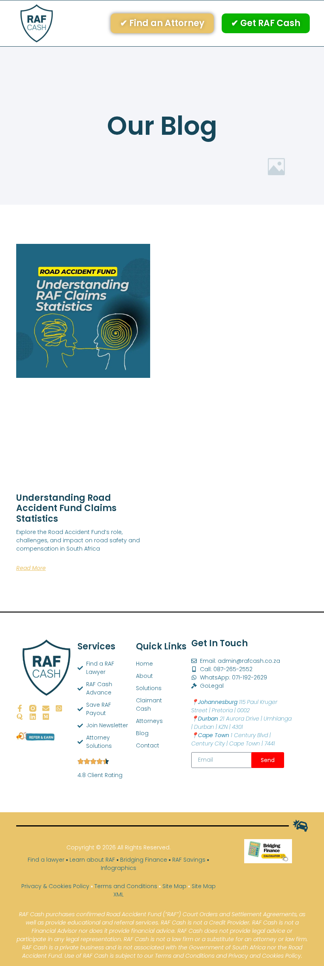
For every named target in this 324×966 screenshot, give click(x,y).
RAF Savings (188, 860)
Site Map (174, 886)
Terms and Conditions (125, 886)
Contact (138, 745)
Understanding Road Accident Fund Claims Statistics (66, 508)
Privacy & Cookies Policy (55, 886)
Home (138, 664)
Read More (31, 568)
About (138, 676)
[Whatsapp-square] (58, 708)
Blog (138, 733)
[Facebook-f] (19, 708)
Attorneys (138, 721)
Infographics (118, 868)
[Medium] (45, 716)
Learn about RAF (92, 860)
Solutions (138, 688)
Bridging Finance (143, 860)
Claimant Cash (138, 704)
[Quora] (19, 716)
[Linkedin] (32, 716)
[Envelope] (45, 708)
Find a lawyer (46, 860)
